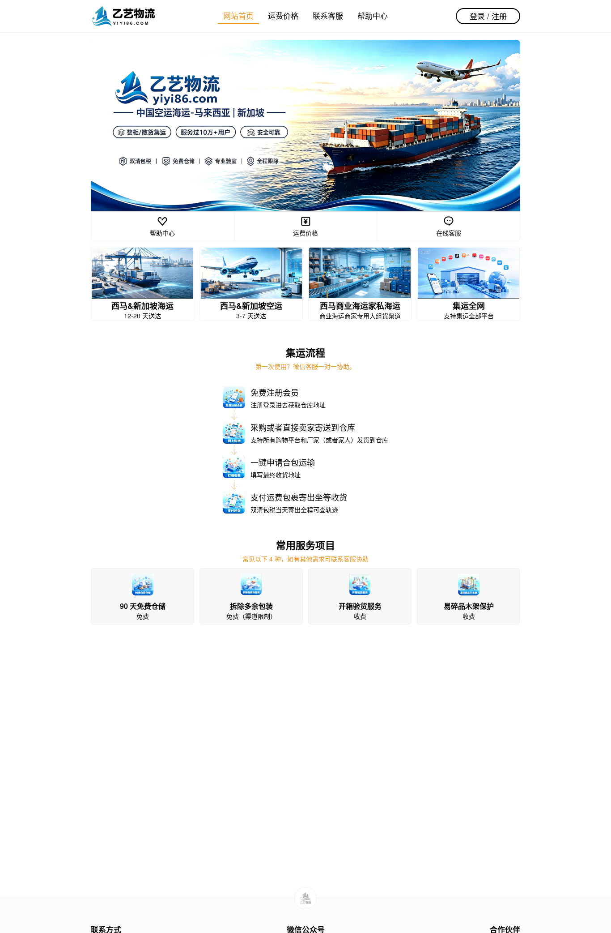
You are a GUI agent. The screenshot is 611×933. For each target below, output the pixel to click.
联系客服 (328, 15)
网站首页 (238, 15)
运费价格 (283, 15)
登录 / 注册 (488, 15)
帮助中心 (372, 15)
